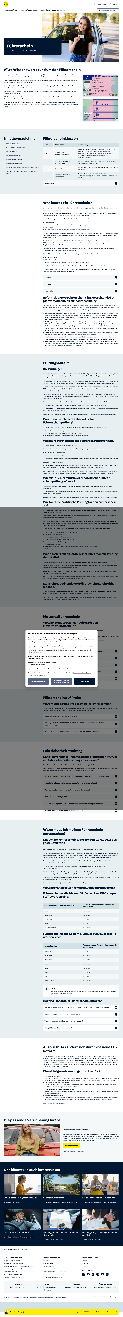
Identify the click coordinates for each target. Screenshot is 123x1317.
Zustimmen (85, 681)
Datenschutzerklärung (37, 664)
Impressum (71, 669)
